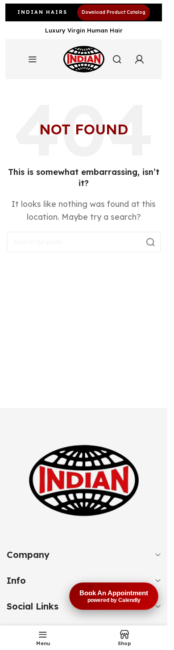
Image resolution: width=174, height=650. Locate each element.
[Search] (117, 59)
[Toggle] (158, 554)
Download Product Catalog (113, 12)
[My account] (139, 59)
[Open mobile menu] (32, 59)
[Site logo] (84, 59)
